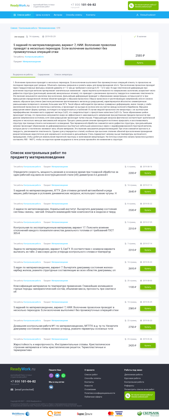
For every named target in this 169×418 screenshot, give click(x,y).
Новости (88, 386)
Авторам (58, 15)
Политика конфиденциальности (99, 393)
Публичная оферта (93, 397)
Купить (140, 63)
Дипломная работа (133, 374)
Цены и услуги (43, 15)
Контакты (90, 15)
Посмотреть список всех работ (139, 389)
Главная (14, 28)
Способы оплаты (74, 15)
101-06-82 (83, 4)
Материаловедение (47, 28)
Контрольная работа (28, 28)
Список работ (24, 15)
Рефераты (129, 386)
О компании (90, 389)
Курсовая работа (132, 378)
